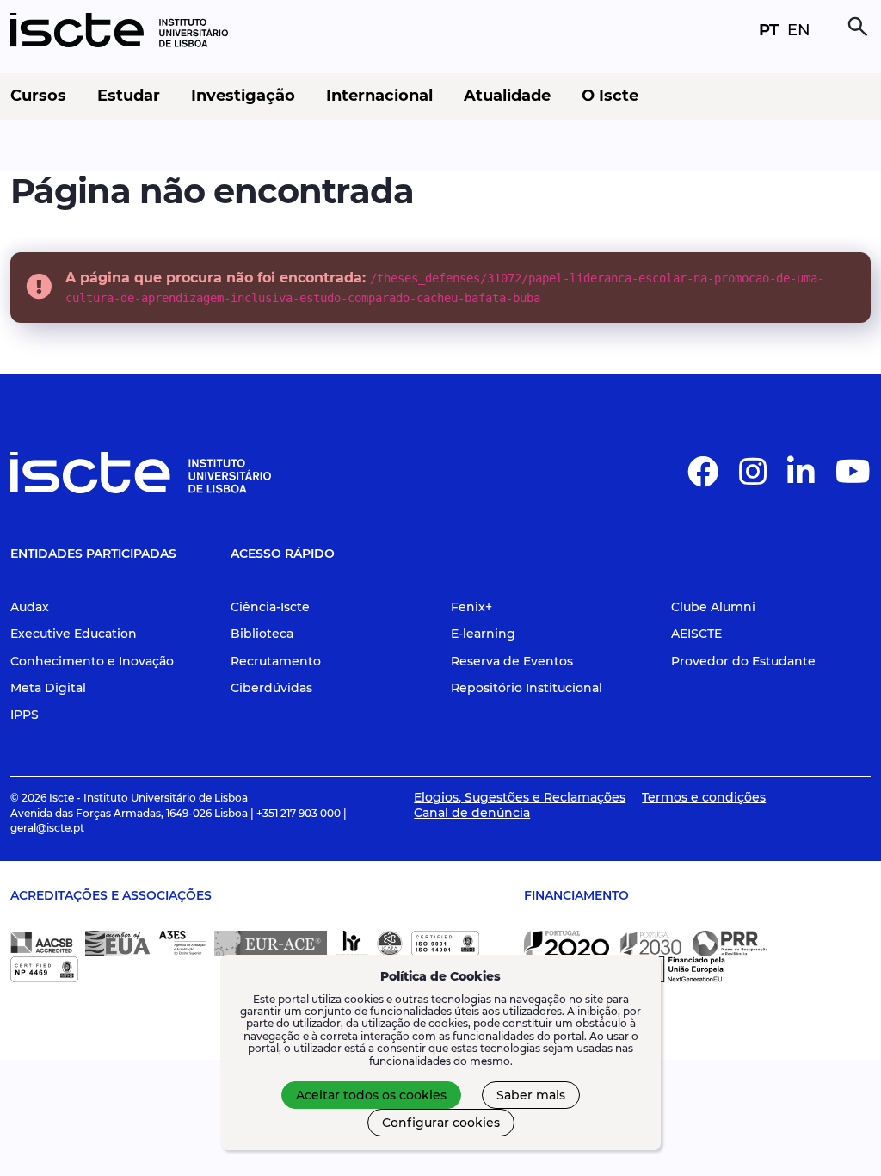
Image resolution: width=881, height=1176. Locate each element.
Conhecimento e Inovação (92, 661)
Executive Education (73, 633)
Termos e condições (704, 797)
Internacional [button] (379, 96)
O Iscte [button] (610, 96)
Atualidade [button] (507, 96)
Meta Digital (48, 688)
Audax (29, 607)
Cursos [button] (38, 96)
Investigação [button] (243, 96)
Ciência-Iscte (270, 607)
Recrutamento (276, 661)
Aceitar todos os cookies (371, 1095)
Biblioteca (262, 633)
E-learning (483, 633)
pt (769, 30)
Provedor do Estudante (743, 661)
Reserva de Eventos (512, 661)
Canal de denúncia (472, 812)
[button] (702, 478)
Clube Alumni (713, 607)
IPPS (24, 714)
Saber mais (530, 1095)
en (798, 30)
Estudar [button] (128, 96)
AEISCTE (696, 633)
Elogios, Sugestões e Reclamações (519, 797)
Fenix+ (471, 607)
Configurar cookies (441, 1122)
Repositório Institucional (526, 688)
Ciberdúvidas (271, 688)
